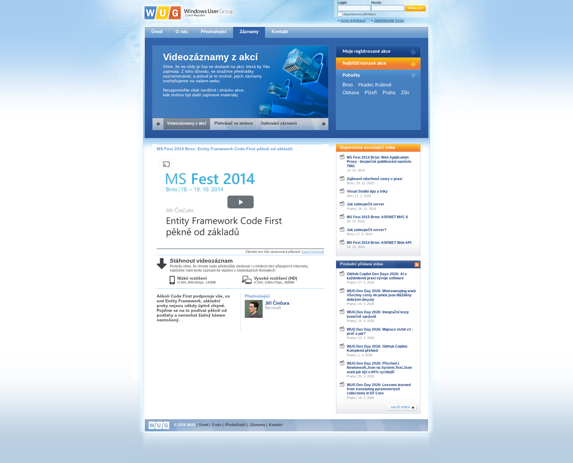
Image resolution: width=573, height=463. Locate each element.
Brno (348, 84)
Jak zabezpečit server (365, 204)
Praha (389, 92)
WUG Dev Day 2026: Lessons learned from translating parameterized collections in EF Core (379, 389)
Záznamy (249, 31)
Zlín (405, 92)
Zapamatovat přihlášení (360, 14)
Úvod (156, 31)
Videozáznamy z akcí (186, 123)
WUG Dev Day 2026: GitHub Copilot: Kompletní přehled (377, 348)
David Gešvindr (312, 251)
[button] (240, 202)
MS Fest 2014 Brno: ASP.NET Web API (379, 243)
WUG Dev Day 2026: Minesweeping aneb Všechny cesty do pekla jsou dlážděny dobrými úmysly (381, 295)
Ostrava (351, 92)
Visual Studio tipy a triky (367, 191)
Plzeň (371, 92)
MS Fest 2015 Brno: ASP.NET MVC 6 (377, 217)
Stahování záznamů (279, 123)
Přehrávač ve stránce (233, 123)
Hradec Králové (375, 84)
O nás (181, 31)
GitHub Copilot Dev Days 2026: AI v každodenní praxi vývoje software (377, 276)
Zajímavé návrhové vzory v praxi (374, 179)
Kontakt (280, 31)
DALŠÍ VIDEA (400, 407)
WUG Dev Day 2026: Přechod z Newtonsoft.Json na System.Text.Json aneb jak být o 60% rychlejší (379, 367)
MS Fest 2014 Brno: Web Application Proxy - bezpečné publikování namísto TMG (379, 161)
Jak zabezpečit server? (366, 230)
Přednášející (214, 31)
